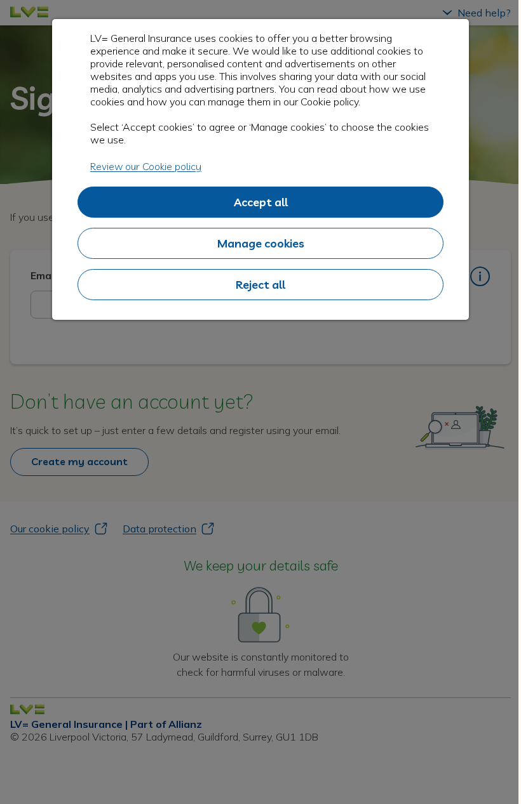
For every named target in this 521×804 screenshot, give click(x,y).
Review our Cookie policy (145, 166)
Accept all (261, 202)
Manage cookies (260, 243)
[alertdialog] (260, 169)
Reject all (260, 284)
